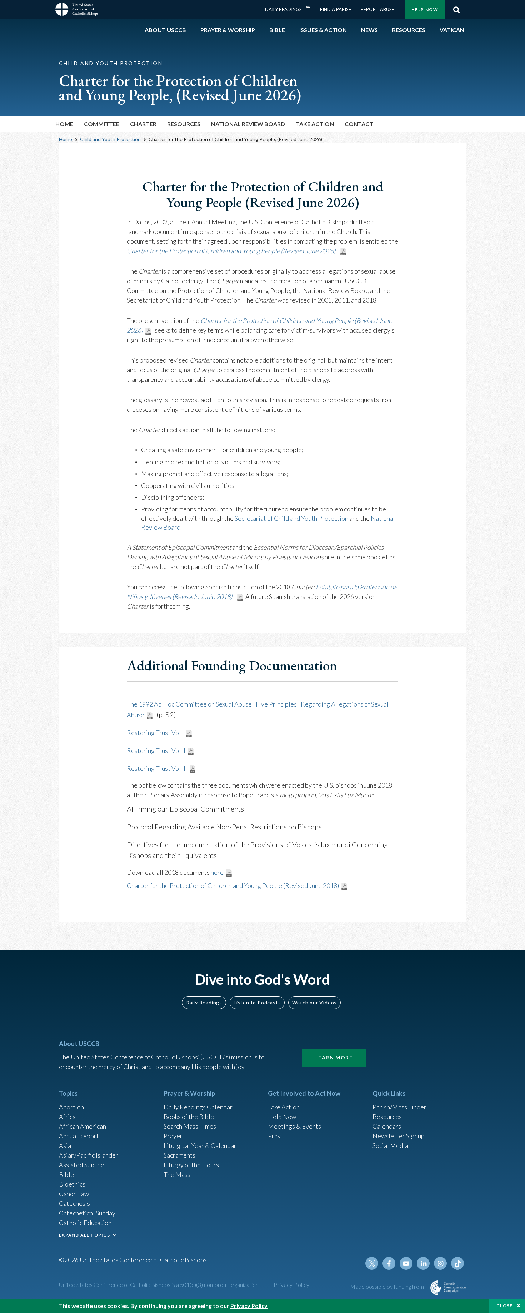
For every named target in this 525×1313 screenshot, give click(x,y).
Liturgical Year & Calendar (200, 1145)
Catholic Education (85, 1223)
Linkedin (423, 1263)
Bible (66, 1174)
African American (82, 1126)
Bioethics (72, 1184)
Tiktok (457, 1263)
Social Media (390, 1145)
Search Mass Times (190, 1126)
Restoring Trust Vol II (156, 750)
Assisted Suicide (81, 1165)
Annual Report (79, 1136)
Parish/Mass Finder (399, 1107)
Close (504, 1305)
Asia (65, 1145)
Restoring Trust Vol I (155, 733)
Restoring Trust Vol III (157, 768)
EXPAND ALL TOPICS (84, 1235)
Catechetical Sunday (87, 1213)
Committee (101, 123)
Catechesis (74, 1203)
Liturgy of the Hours (191, 1165)
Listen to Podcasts (257, 1002)
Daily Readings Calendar (310, 9)
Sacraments (179, 1155)
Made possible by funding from (387, 1286)
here (217, 872)
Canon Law (74, 1194)
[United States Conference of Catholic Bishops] (76, 10)
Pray (274, 1136)
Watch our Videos (314, 1002)
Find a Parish (336, 9)
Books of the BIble (189, 1116)
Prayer (173, 1136)
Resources (387, 1116)
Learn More (333, 1057)
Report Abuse (377, 9)
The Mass (177, 1174)
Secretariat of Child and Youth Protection (292, 518)
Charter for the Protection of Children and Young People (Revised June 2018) (233, 885)
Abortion (71, 1107)
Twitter (371, 1263)
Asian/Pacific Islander (88, 1155)
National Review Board (248, 123)
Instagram (440, 1263)
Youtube (406, 1263)
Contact (359, 123)
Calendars (386, 1126)
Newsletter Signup (398, 1136)
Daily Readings (283, 9)
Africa (67, 1116)
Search (456, 9)
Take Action (315, 123)
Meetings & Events (294, 1126)
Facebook (388, 1263)
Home (64, 123)
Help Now (424, 9)
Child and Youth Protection (110, 139)
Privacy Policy (292, 1284)
